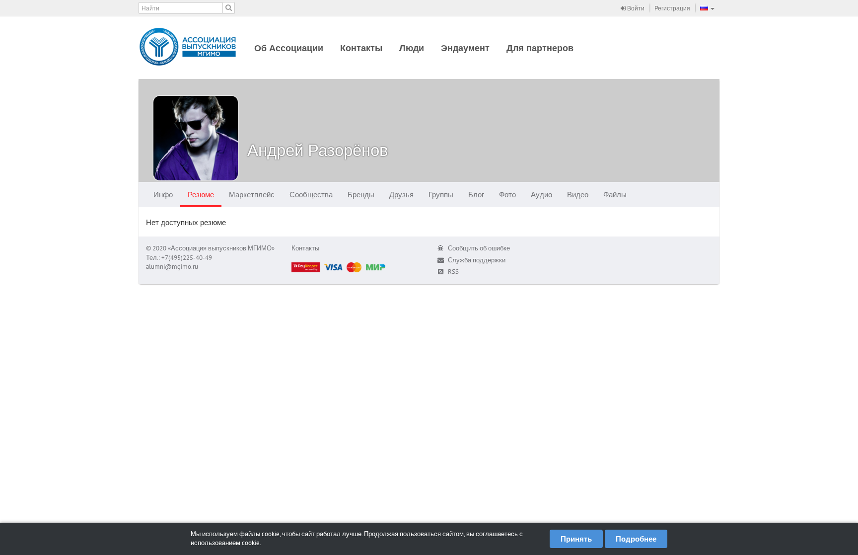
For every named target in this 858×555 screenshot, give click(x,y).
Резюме (201, 194)
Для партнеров (539, 48)
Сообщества (311, 194)
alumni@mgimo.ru (172, 266)
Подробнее (636, 539)
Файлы (615, 194)
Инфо (163, 194)
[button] (707, 8)
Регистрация (672, 8)
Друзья (401, 194)
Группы (441, 194)
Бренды (361, 194)
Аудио (541, 194)
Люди (411, 48)
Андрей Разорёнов (317, 149)
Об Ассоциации (288, 48)
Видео (577, 194)
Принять (576, 539)
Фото (507, 194)
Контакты (361, 48)
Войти (635, 8)
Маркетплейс (252, 194)
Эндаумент (465, 48)
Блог (476, 194)
